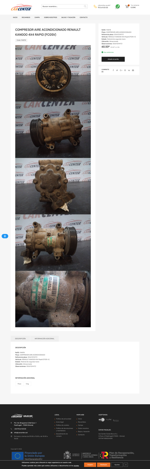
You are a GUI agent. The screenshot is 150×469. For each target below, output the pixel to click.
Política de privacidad (63, 419)
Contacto (83, 17)
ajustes (76, 466)
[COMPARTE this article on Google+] (120, 70)
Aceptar (90, 465)
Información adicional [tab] (44, 339)
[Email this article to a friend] (132, 70)
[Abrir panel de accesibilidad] (5, 236)
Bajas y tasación (68, 17)
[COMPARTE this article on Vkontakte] (128, 70)
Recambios (26, 17)
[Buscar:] (64, 6)
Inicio (15, 17)
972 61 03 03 (103, 8)
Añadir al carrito (113, 59)
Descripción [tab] (20, 339)
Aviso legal (60, 422)
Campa (37, 17)
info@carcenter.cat (21, 433)
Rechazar (103, 465)
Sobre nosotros (50, 17)
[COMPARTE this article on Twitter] (116, 70)
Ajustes (117, 465)
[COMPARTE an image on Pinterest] (124, 70)
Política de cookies (62, 425)
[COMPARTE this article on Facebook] (112, 70)
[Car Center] (20, 7)
